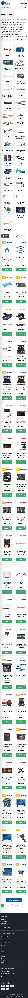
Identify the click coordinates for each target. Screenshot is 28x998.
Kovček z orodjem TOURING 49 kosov (21, 645)
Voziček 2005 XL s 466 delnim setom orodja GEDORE (7, 881)
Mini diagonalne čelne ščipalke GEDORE (7, 259)
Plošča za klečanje (21, 292)
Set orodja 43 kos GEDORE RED (7, 518)
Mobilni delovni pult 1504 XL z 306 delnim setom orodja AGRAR (7, 847)
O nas (2, 954)
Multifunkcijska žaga (21, 582)
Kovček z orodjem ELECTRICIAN (7, 745)
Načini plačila (4, 975)
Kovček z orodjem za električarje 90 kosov (7, 677)
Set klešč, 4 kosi (21, 258)
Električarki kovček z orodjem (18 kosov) (21, 325)
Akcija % (3, 946)
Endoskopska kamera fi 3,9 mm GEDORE (21, 846)
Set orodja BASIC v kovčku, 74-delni (21, 357)
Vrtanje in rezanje (5, 938)
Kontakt (3, 962)
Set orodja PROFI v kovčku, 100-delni (7, 388)
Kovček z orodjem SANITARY (21, 745)
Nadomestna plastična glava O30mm (7, 583)
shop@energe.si (7, 927)
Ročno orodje (4, 936)
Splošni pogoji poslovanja (7, 973)
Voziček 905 (7, 292)
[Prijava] (19, 3)
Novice (3, 960)
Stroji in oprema (5, 940)
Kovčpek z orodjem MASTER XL (21, 711)
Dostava (3, 977)
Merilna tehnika (5, 944)
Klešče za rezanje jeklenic (7, 357)
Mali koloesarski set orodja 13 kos (7, 710)
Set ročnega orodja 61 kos (7, 551)
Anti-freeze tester (7, 644)
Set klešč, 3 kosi (21, 675)
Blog (2, 958)
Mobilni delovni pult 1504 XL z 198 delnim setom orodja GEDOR (21, 813)
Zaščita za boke (7, 324)
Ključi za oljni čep (21, 614)
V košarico (6, 269)
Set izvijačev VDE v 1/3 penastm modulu (7, 779)
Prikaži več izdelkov (14, 900)
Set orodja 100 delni (7, 485)
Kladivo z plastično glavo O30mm (21, 551)
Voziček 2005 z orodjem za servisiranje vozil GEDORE (7, 813)
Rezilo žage (7, 614)
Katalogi (3, 956)
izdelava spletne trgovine (10, 996)
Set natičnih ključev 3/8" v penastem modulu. (21, 779)
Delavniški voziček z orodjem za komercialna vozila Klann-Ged (21, 882)
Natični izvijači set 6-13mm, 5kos (21, 454)
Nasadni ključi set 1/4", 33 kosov (21, 421)
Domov (2, 11)
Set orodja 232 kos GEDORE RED (21, 485)
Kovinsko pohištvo (5, 942)
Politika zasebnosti (5, 971)
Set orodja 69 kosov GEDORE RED (21, 519)
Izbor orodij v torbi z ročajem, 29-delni (7, 422)
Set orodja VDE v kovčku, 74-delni (21, 388)
